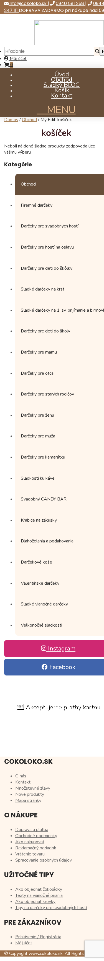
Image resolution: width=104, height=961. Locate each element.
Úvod (61, 74)
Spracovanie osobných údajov (43, 860)
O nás (20, 776)
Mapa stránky (28, 800)
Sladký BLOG (62, 85)
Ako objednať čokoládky (38, 889)
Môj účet (18, 59)
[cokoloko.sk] (69, 44)
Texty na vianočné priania (39, 895)
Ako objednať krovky (35, 902)
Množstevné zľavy (32, 788)
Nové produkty (29, 794)
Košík (61, 90)
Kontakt (61, 95)
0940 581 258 (70, 3)
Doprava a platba (31, 830)
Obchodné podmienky (36, 836)
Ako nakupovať (29, 842)
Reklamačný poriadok (35, 848)
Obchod (61, 80)
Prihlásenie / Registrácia (38, 937)
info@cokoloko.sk (28, 3)
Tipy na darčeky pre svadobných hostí (51, 908)
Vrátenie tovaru (30, 854)
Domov (11, 120)
